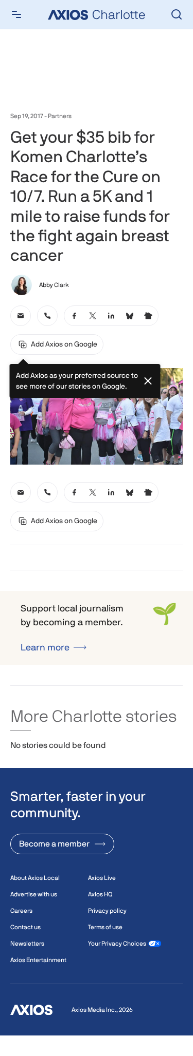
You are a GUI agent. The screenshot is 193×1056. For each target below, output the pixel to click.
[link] (20, 316)
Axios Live (102, 878)
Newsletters (27, 943)
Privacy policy (107, 911)
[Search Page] (176, 14)
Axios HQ (100, 894)
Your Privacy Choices (117, 943)
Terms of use (105, 927)
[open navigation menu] (16, 14)
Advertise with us (33, 894)
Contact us (25, 927)
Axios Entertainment (38, 960)
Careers (21, 911)
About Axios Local (35, 878)
